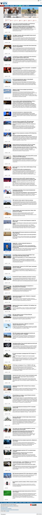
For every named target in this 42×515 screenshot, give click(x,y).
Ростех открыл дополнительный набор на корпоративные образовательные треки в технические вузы (24, 24)
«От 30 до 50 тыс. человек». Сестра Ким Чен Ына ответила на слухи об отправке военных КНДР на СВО (24, 57)
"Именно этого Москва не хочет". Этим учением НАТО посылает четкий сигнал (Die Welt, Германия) (25, 156)
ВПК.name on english (4, 507)
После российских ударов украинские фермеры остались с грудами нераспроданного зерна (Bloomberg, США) (24, 102)
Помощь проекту (29, 502)
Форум (16, 5)
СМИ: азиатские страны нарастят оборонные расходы (23, 200)
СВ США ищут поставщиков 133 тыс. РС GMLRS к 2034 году (24, 365)
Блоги (20, 5)
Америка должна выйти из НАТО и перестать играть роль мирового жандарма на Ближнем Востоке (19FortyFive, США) (24, 179)
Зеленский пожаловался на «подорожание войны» (22, 112)
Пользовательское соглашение (6, 508)
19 (24, 20)
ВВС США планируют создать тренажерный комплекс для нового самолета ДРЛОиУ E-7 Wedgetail (24, 334)
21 (33, 20)
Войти (40, 0)
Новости (2, 5)
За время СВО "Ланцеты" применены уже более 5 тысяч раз (24, 276)
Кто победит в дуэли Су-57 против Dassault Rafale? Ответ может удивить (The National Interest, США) (24, 255)
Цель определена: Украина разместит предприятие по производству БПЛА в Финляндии (23, 286)
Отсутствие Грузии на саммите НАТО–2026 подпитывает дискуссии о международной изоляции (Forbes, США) (23, 122)
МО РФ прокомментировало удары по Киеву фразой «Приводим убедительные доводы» (23, 80)
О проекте (20, 502)
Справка (16, 502)
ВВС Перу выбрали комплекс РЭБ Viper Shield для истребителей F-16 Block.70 (22, 315)
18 (19, 20)
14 (10, 20)
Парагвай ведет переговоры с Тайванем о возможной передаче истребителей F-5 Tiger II (23, 324)
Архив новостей (7, 19)
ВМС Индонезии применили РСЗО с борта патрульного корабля (25, 473)
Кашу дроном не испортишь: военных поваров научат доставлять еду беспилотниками (11, 15)
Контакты (24, 502)
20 (29, 20)
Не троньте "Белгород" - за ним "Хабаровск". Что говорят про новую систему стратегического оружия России (24, 462)
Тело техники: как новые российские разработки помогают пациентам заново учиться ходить (24, 429)
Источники (5, 502)
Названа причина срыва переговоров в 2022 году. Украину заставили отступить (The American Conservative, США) (24, 145)
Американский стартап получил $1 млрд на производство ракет (25, 375)
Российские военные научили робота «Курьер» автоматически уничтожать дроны (29, 15)
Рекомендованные (11, 502)
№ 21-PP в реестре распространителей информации (10, 509)
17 (15, 20)
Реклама (27, 5)
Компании (7, 5)
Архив (1, 502)
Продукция (12, 5)
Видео (23, 5)
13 (5, 20)
